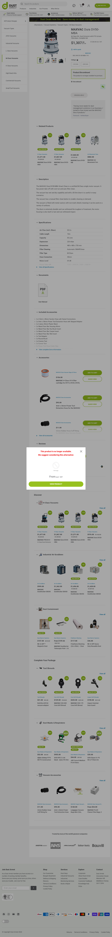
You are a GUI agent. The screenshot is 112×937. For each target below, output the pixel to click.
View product (56, 484)
